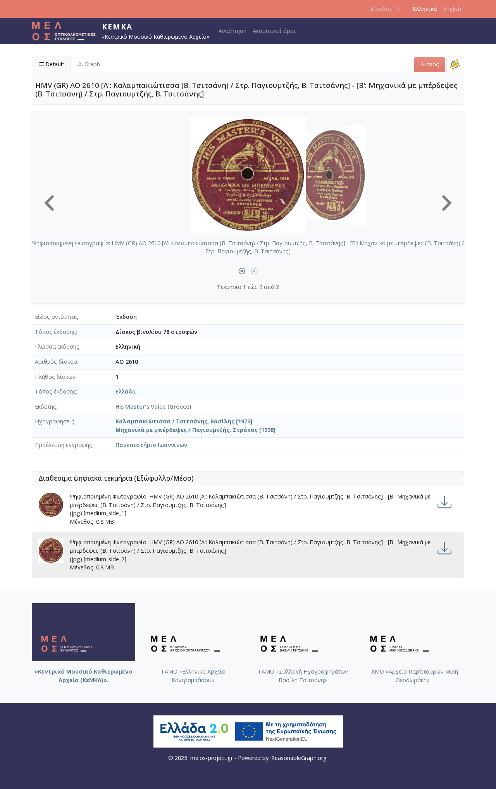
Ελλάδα (125, 391)
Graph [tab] (91, 64)
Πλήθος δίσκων (55, 376)
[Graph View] (455, 64)
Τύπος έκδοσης (55, 331)
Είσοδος (381, 8)
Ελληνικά (425, 8)
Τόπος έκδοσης (55, 391)
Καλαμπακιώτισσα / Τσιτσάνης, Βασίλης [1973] (183, 421)
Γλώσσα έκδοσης (57, 346)
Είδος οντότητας (56, 316)
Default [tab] (54, 64)
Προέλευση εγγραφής (63, 445)
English (452, 8)
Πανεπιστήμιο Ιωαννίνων (151, 445)
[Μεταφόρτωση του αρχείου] (444, 502)
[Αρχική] (67, 31)
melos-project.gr (211, 757)
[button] (49, 203)
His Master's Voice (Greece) (153, 406)
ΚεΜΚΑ (117, 26)
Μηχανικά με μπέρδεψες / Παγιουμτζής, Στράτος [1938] (195, 429)
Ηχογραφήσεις (54, 421)
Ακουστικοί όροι (274, 30)
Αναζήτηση (232, 30)
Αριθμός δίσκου (56, 361)
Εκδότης (45, 406)
